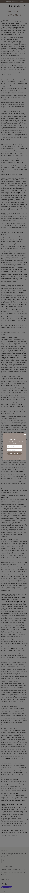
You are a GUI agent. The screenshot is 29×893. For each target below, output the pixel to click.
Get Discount (14, 453)
